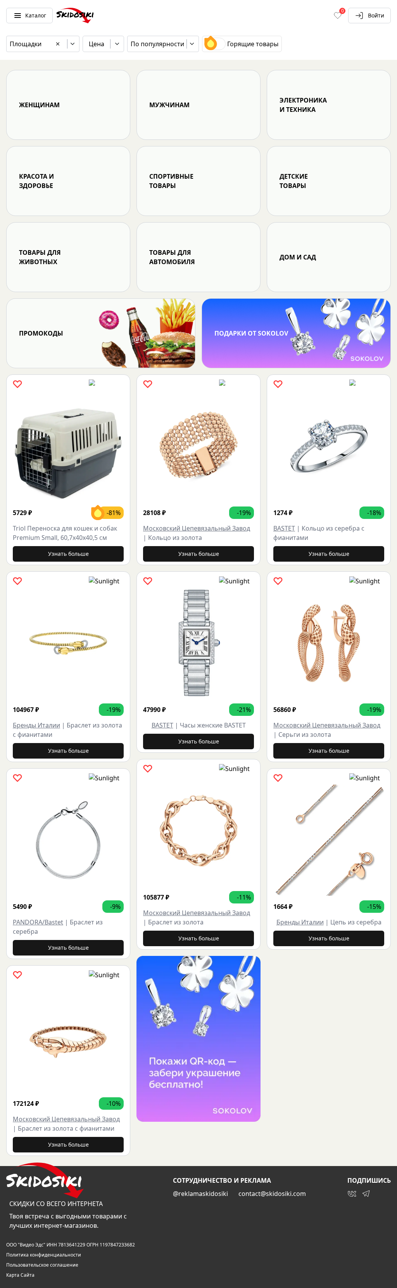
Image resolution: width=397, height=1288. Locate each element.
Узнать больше (68, 553)
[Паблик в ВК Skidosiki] (352, 1193)
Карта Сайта (20, 1275)
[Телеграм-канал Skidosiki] (366, 1193)
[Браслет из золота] (198, 830)
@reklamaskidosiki (200, 1193)
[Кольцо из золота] (198, 446)
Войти (376, 15)
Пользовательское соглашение (42, 1265)
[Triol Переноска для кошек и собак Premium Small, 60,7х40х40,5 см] (68, 446)
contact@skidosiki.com (272, 1193)
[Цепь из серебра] (328, 840)
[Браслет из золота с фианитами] (68, 643)
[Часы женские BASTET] (198, 643)
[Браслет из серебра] (68, 840)
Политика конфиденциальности (43, 1255)
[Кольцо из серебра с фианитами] (328, 446)
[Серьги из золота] (328, 643)
